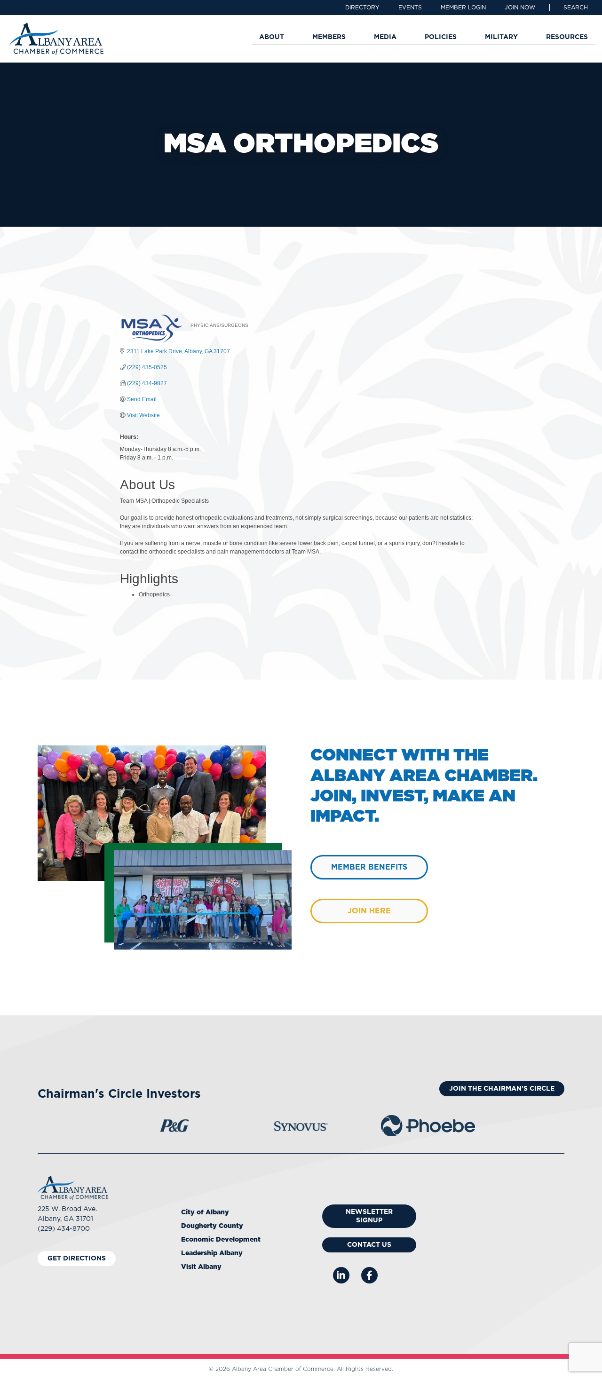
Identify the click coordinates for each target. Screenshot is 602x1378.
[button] (576, 7)
